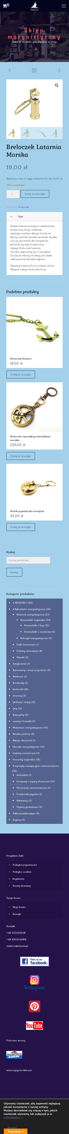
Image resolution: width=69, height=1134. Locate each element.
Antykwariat (19, 664)
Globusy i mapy (21, 702)
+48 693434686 (16, 939)
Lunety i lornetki (22, 721)
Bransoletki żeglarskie (32, 620)
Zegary (17, 820)
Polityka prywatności (25, 865)
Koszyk (17, 914)
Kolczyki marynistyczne (34, 638)
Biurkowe (18, 676)
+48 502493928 (16, 933)
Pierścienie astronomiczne (31, 788)
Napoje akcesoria (22, 740)
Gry (15, 708)
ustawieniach (12, 1117)
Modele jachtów (21, 734)
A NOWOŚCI (20, 603)
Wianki (20, 657)
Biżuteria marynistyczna (30, 614)
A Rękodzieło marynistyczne (29, 609)
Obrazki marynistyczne (26, 747)
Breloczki (23, 207)
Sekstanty (22, 800)
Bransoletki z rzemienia (37, 632)
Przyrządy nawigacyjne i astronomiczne (36, 766)
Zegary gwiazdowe (27, 807)
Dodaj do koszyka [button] (21, 374)
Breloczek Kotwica (20, 358)
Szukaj (14, 572)
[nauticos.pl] (34, 6)
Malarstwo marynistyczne (28, 727)
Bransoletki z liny (34, 625)
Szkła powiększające (24, 813)
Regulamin (18, 879)
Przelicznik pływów (27, 794)
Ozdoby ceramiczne (24, 753)
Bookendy (18, 683)
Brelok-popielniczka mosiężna (27, 511)
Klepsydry (18, 715)
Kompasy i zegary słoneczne (33, 781)
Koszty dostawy (22, 886)
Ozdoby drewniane (27, 651)
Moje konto (19, 907)
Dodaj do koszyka (35, 194)
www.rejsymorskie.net (19, 1070)
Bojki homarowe (25, 644)
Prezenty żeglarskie (24, 759)
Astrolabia (22, 775)
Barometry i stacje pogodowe (30, 670)
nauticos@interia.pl (17, 946)
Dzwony (17, 695)
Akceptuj (12, 1127)
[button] (56, 85)
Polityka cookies (22, 872)
